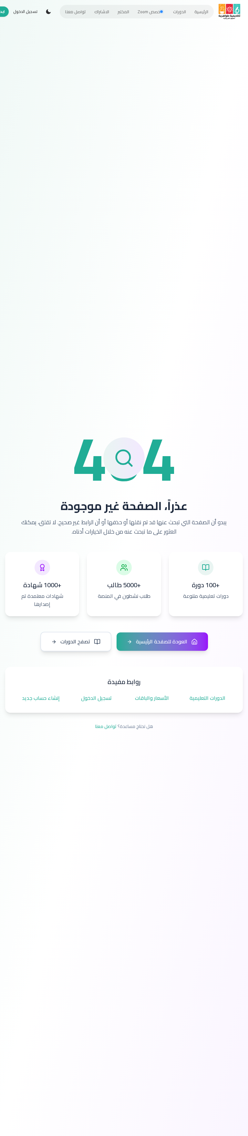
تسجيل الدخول (25, 11)
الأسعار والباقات (152, 698)
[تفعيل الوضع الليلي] (48, 11)
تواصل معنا (106, 726)
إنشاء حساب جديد (41, 698)
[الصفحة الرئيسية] (229, 11)
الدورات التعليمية (207, 698)
